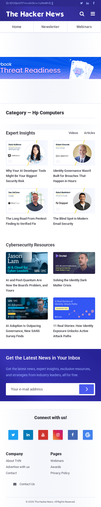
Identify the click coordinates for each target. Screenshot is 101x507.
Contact (11, 473)
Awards (55, 467)
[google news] (88, 435)
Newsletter (50, 27)
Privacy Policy (60, 473)
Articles (89, 133)
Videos (73, 133)
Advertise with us (18, 467)
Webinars (84, 27)
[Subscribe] (86, 389)
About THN (13, 461)
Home (17, 27)
